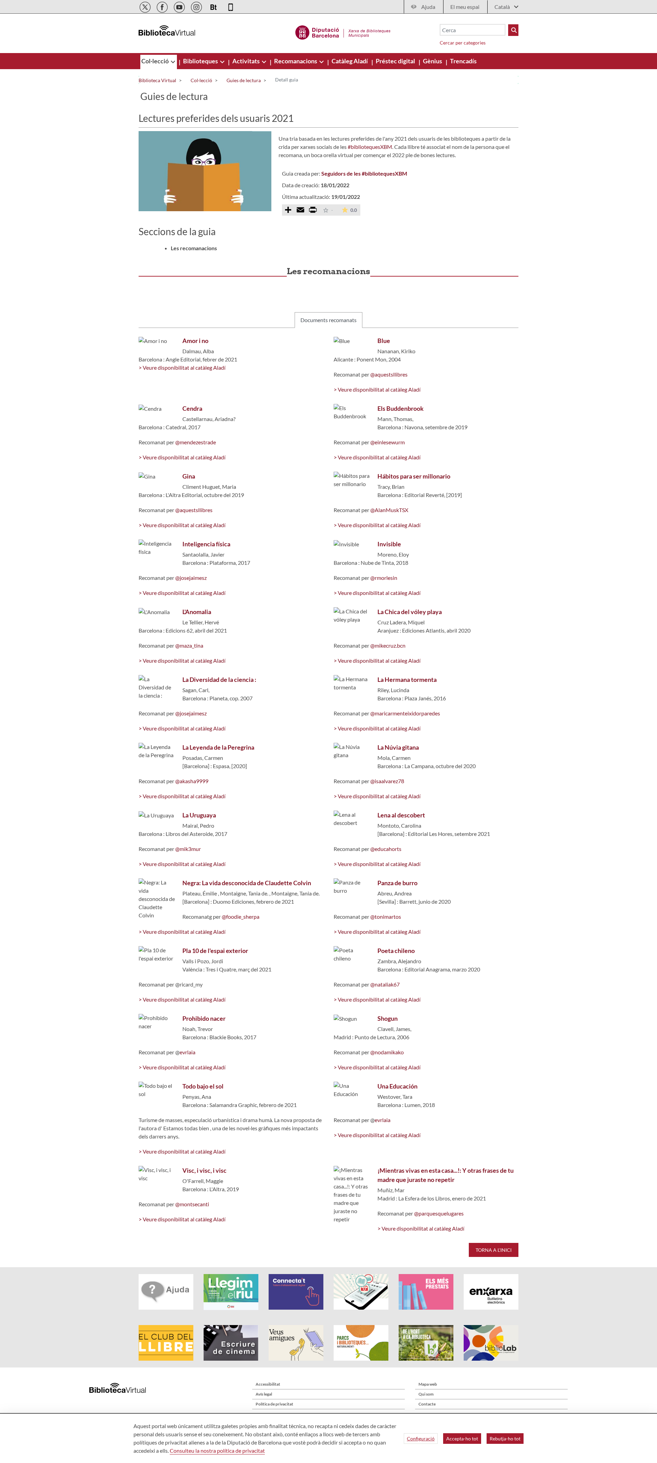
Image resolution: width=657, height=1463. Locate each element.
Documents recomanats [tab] (328, 320)
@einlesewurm (387, 442)
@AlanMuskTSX (389, 510)
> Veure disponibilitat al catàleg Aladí (182, 367)
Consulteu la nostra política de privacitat (217, 1450)
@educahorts (385, 848)
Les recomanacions (194, 248)
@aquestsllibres (388, 374)
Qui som (426, 1394)
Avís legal (264, 1394)
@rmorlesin (383, 577)
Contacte (427, 1404)
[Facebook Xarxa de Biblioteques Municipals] (163, 6)
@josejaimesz (191, 577)
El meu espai (464, 6)
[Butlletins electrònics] (214, 6)
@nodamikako (387, 1052)
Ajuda (428, 6)
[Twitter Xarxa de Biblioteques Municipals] (146, 6)
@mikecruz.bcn (387, 645)
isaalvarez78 (389, 781)
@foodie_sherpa (240, 916)
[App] (230, 6)
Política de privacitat (274, 1404)
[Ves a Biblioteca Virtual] (343, 31)
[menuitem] (155, 61)
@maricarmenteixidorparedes (405, 713)
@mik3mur (188, 848)
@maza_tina (189, 645)
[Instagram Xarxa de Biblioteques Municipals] (197, 6)
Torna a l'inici (494, 1250)
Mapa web (427, 1384)
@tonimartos (385, 916)
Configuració (421, 1438)
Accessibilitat (268, 1384)
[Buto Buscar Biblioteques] (513, 30)
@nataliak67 (385, 984)
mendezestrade (198, 442)
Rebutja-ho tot (505, 1438)
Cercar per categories (463, 43)
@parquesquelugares (439, 1213)
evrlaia (187, 1052)
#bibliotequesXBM (370, 146)
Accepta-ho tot (462, 1438)
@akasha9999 (191, 781)
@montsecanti (192, 1204)
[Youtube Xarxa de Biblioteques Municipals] (180, 6)
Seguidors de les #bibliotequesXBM (364, 173)
